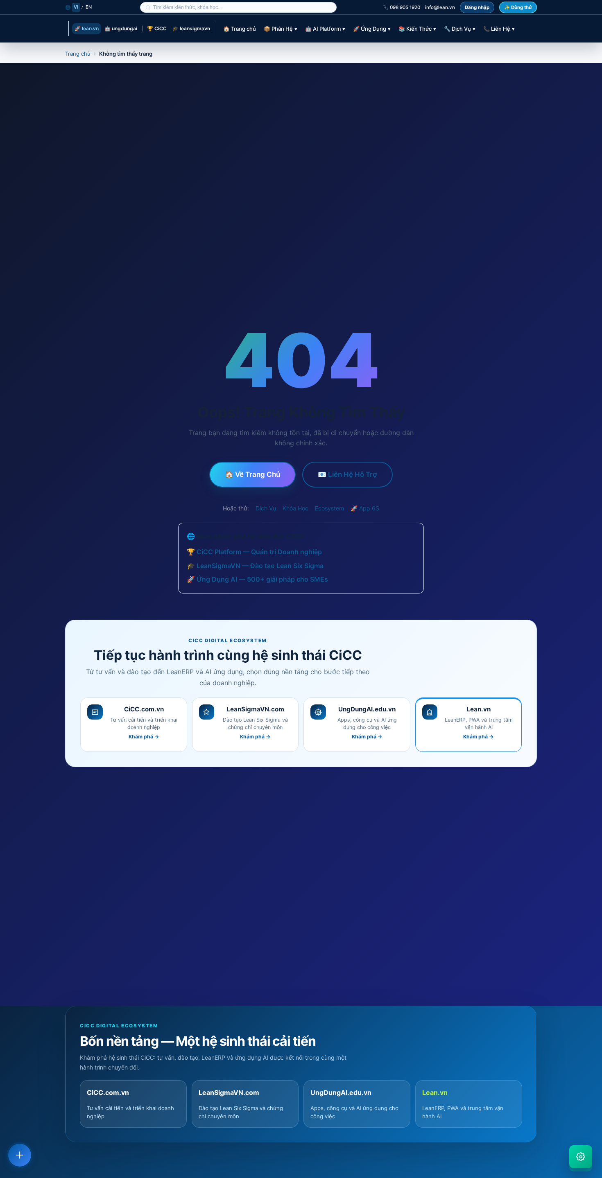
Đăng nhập (477, 7)
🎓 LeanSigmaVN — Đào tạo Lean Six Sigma (255, 566)
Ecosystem (329, 508)
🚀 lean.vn (87, 28)
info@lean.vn (440, 7)
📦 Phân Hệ (280, 28)
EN (89, 7)
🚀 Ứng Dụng (372, 28)
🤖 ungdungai (120, 28)
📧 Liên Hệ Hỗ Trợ (347, 474)
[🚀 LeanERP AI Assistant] (580, 1156)
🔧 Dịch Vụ (459, 28)
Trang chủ (78, 53)
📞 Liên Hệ (499, 28)
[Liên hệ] (19, 1155)
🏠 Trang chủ (239, 28)
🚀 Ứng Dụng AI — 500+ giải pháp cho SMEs (257, 579)
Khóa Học (295, 508)
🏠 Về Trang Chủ (252, 474)
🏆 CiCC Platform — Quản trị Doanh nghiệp (254, 552)
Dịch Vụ (266, 508)
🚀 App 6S (365, 508)
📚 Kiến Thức (417, 28)
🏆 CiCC (157, 28)
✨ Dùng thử (518, 7)
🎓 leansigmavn (191, 28)
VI (76, 7)
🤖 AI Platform (325, 28)
